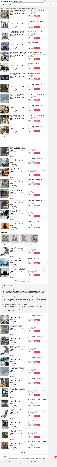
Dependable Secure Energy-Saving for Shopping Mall (17, 42)
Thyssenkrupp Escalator (30, 458)
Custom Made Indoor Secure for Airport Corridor (17, 159)
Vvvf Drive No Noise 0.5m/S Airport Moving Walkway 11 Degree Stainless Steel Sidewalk (17, 400)
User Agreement (21, 463)
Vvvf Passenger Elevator (9, 8)
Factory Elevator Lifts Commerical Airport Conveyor (17, 421)
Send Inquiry (13, 16)
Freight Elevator (34, 8)
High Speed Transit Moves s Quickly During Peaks (18, 169)
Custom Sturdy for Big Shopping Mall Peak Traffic (18, 315)
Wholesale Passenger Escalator (8, 139)
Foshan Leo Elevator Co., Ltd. (34, 420)
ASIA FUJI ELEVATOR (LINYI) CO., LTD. (35, 409)
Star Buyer (31, 461)
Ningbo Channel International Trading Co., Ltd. (37, 10)
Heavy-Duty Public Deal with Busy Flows (17, 74)
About (16, 463)
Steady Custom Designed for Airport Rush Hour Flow (18, 126)
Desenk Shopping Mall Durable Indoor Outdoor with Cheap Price (17, 32)
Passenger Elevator (28, 8)
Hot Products (10, 461)
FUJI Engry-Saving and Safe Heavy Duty (16, 222)
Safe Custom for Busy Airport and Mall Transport (18, 211)
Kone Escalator (17, 139)
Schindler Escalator (21, 458)
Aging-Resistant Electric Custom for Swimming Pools (17, 347)
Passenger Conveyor (15, 8)
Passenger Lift (2, 8)
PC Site (35, 461)
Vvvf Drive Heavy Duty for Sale (17, 431)
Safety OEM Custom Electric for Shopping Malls (17, 95)
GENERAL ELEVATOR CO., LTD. (34, 73)
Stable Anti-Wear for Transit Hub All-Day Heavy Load (18, 357)
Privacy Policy (27, 463)
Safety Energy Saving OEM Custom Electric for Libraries (18, 201)
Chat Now (31, 15)
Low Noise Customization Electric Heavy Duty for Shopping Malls (17, 368)
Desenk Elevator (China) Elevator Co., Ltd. (36, 21)
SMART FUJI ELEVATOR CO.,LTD (34, 52)
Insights (39, 461)
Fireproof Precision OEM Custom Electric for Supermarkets (17, 180)
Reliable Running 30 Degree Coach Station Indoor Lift (17, 378)
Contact (31, 463)
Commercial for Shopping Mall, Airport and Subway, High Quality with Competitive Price (18, 11)
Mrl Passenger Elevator (22, 8)
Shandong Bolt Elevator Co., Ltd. (34, 169)
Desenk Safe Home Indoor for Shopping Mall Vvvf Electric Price (18, 21)
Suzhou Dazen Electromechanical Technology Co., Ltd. (37, 400)
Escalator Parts (4, 458)
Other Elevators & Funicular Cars (32, 141)
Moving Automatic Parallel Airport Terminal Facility (18, 84)
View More (23, 452)
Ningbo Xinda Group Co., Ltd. (33, 63)
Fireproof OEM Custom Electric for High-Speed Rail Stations (17, 248)
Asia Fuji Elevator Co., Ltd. (33, 42)
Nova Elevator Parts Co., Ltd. (33, 221)
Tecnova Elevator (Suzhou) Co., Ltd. (35, 84)
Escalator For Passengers (12, 458)
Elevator (43, 458)
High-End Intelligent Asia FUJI (17, 410)
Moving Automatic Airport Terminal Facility (18, 336)
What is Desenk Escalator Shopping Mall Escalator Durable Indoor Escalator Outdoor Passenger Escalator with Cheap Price (24, 244)
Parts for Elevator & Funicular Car (41, 139)
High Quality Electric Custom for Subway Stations (17, 116)
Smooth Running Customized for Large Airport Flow (18, 105)
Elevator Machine (38, 458)
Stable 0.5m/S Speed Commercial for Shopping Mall (17, 442)
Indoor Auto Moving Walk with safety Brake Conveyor (18, 63)
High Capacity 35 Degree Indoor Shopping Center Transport (17, 190)
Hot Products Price (16, 461)
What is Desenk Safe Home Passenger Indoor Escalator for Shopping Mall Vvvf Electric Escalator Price (14, 244)
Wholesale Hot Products (25, 461)
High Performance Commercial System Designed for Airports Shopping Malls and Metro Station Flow (18, 269)
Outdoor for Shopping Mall (17, 259)
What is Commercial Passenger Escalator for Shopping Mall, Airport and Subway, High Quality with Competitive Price (5, 244)
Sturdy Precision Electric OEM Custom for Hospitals (16, 326)
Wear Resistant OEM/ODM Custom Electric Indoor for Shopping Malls (18, 148)
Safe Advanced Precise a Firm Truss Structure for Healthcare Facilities (18, 389)
